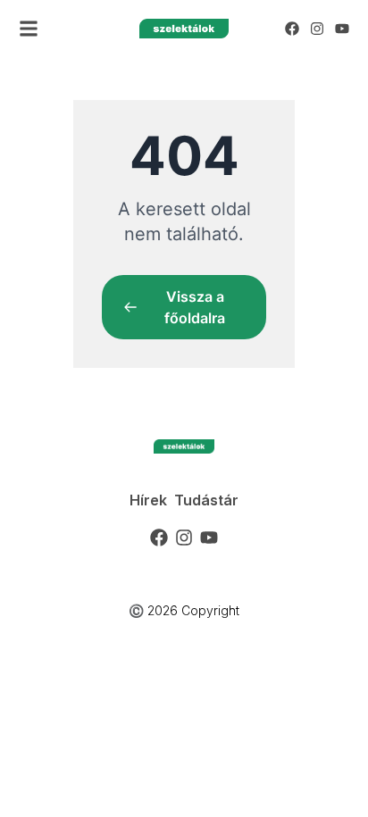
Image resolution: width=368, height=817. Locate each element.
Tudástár (206, 500)
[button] (28, 29)
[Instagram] (317, 28)
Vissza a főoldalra (194, 307)
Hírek (148, 500)
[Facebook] (292, 28)
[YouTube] (342, 28)
